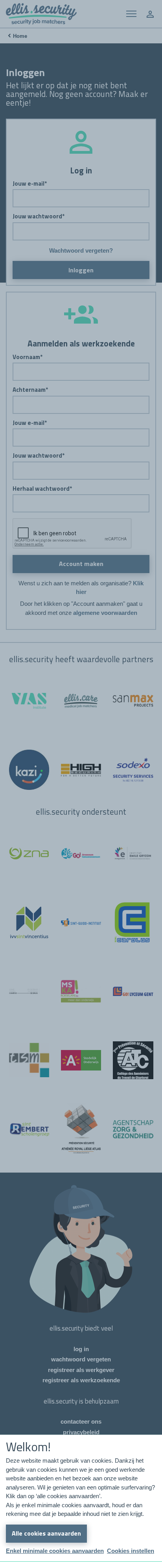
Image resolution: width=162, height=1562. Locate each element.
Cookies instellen (130, 1550)
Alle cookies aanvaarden (46, 1533)
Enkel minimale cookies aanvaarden (55, 1550)
